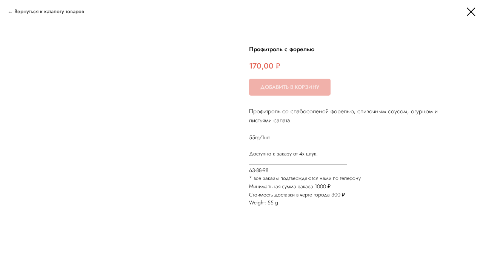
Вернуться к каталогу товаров (49, 11)
